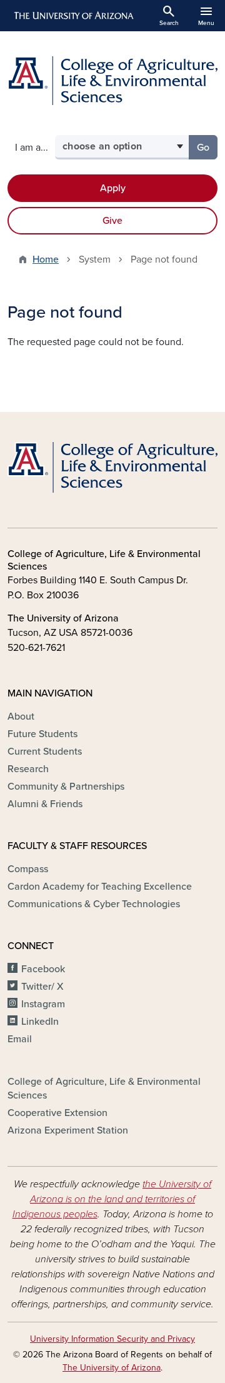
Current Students (45, 751)
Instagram (43, 1004)
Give (112, 220)
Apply (113, 188)
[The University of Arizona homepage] (73, 15)
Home (45, 259)
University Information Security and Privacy (112, 1339)
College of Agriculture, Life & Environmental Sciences (104, 1088)
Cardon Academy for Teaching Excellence (100, 886)
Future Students (43, 734)
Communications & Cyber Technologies (94, 904)
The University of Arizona (111, 1367)
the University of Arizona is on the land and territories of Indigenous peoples (112, 1199)
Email (20, 1039)
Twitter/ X (42, 986)
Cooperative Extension (58, 1113)
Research (28, 769)
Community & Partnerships (66, 786)
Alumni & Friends (45, 804)
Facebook (43, 969)
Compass (28, 869)
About (21, 716)
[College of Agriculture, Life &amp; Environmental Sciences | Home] (113, 80)
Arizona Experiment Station (68, 1130)
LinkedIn (40, 1021)
